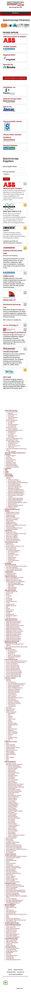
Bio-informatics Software (14, 481)
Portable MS (9, 611)
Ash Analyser (11, 812)
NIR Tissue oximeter (13, 552)
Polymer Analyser (12, 798)
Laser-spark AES (12, 426)
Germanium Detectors (13, 692)
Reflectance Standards (11, 465)
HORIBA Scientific (10, 46)
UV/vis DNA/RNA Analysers (13, 928)
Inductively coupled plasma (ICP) (14, 430)
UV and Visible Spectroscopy (13, 924)
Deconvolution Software (14, 485)
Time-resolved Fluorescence (13, 540)
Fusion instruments (11, 863)
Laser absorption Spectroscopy (14, 569)
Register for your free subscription (11, 401)
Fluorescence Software (12, 537)
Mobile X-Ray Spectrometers (13, 637)
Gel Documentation (13, 780)
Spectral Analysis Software (15, 501)
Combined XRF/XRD (11, 949)
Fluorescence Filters (11, 532)
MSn (7, 607)
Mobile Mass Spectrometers (13, 622)
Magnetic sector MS (11, 605)
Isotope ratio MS (10, 604)
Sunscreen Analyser (13, 831)
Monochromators (12, 729)
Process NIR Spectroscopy (13, 668)
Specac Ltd (7, 107)
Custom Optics (12, 719)
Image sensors (10, 710)
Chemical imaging (10, 516)
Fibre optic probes (10, 709)
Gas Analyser (11, 778)
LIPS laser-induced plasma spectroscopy (16, 566)
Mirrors (10, 727)
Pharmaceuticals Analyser (14, 795)
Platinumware (9, 874)
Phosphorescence (10, 574)
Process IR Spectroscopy (12, 665)
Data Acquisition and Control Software (18, 482)
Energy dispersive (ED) (11, 951)
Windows (10, 739)
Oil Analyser (11, 794)
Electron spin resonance (12, 579)
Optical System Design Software (16, 494)
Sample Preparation (10, 855)
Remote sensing (10, 526)
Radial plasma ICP (12, 436)
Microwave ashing (10, 870)
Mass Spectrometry (10, 590)
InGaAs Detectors (12, 695)
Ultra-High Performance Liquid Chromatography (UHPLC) (14, 902)
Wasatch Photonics (10, 145)
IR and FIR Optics (12, 723)
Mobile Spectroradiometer (12, 635)
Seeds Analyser (12, 788)
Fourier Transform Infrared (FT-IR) (15, 546)
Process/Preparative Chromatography (15, 891)
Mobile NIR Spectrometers (13, 627)
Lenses (10, 726)
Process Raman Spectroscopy (13, 671)
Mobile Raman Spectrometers (13, 632)
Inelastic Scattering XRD (12, 942)
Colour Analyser (12, 815)
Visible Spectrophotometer (13, 937)
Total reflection (10, 958)
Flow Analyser (11, 821)
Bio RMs (8, 457)
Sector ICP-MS (11, 444)
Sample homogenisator (12, 879)
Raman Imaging (10, 751)
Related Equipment (10, 761)
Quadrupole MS (10, 614)
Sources (8, 740)
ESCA (7, 908)
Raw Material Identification (15, 791)
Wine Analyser (11, 832)
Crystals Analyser (12, 826)
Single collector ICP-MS (14, 445)
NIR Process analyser (13, 554)
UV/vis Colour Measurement (13, 925)
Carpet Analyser (12, 808)
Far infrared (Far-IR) (11, 547)
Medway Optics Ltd (9, 300)
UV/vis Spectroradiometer (12, 934)
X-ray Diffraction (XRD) (11, 938)
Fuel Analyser (11, 777)
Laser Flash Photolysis (11, 567)
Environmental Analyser (14, 818)
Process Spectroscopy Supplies (14, 672)
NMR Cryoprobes (12, 587)
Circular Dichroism (10, 649)
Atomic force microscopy (12, 513)
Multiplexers (11, 730)
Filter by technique (9, 172)
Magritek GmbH (9, 55)
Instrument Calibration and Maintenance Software (15, 487)
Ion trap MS (9, 600)
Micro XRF (8, 954)
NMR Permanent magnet (14, 583)
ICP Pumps (11, 434)
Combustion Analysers (13, 825)
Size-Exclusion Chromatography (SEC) (15, 890)
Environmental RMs (11, 460)
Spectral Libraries (12, 504)
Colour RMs (9, 458)
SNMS (7, 917)
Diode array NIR (12, 557)
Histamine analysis (12, 768)
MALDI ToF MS (10, 610)
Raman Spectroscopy (11, 741)
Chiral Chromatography (12, 887)
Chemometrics (10, 477)
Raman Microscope (11, 754)
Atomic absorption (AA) (12, 412)
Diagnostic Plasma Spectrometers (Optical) (15, 644)
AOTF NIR (10, 556)
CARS (7, 743)
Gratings (10, 722)
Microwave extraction (11, 872)
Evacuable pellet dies (11, 860)
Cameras (8, 679)
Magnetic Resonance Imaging (13, 580)
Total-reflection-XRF (11, 921)
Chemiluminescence (11, 573)
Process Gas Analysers (12, 663)
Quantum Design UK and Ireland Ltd (14, 332)
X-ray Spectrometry (10, 947)
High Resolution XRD (11, 941)
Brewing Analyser (12, 809)
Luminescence (9, 571)
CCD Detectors (12, 682)
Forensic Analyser (12, 799)
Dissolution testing (11, 763)
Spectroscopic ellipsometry (13, 918)
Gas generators (10, 840)
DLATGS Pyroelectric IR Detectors (17, 683)
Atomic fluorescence (11, 427)
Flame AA (10, 413)
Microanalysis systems (12, 955)
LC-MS (7, 603)
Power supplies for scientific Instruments (16, 849)
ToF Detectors (11, 705)
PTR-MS (8, 613)
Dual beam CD (11, 652)
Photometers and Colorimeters (14, 848)
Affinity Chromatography (12, 893)
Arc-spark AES (11, 421)
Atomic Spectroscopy (11, 410)
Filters (9, 720)
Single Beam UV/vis (11, 932)
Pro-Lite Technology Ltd (10, 325)
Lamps (7, 471)
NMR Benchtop (12, 588)
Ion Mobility (8, 563)
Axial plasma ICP (12, 431)
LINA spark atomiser (11, 911)
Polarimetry (8, 648)
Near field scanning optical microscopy (16, 525)
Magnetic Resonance (11, 576)
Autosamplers (9, 859)
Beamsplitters (11, 713)
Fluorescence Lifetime (11, 536)
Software (8, 478)
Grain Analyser (11, 781)
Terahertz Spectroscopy (12, 923)
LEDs (6, 470)
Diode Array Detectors (14, 686)
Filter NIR (10, 562)
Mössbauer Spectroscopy (12, 641)
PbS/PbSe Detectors (13, 700)
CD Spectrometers (12, 651)
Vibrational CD (11, 658)
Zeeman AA (11, 419)
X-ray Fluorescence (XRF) (12, 948)
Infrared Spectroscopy (11, 542)
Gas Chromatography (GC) (13, 894)
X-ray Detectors (12, 706)
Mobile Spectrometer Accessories (14, 631)
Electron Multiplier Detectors (15, 688)
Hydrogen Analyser (13, 775)
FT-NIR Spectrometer (13, 560)
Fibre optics (9, 707)
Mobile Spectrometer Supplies (13, 634)
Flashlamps (8, 468)
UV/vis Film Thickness (11, 931)
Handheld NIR (11, 559)
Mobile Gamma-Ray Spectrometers (15, 625)
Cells (9, 714)
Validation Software (13, 506)
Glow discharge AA (13, 417)
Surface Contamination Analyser (16, 835)
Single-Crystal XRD (10, 945)
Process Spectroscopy (11, 659)
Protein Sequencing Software (15, 498)
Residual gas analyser (11, 615)
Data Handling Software (14, 484)
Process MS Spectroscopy (12, 666)
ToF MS (8, 617)
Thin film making (10, 880)
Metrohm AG (8, 64)
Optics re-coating (12, 731)
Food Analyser (11, 801)
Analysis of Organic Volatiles (15, 811)
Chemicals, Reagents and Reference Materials (15, 453)
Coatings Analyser (12, 814)
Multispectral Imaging (11, 523)
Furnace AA (11, 416)
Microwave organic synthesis (13, 873)
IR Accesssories (10, 545)
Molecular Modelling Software (15, 492)
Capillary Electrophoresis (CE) (13, 884)
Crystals (10, 717)
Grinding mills (9, 865)
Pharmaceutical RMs (11, 464)
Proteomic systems (11, 850)
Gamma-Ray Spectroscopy (12, 509)
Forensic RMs (9, 461)
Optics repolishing (12, 733)
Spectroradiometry (10, 904)
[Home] (15, 5)
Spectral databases (11, 508)
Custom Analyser (12, 823)
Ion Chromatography (11, 898)
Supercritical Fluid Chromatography (15, 886)
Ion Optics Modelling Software (16, 489)
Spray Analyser (11, 828)
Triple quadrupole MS (11, 618)
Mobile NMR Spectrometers (13, 628)
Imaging (7, 511)
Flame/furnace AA (12, 414)
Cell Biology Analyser (13, 804)
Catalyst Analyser (12, 802)
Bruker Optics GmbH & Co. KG (12, 211)
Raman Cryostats (10, 744)
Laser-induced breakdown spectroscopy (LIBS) (16, 449)
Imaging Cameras (10, 515)
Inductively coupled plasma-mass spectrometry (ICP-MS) (14, 439)
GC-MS (8, 597)
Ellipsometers (9, 839)
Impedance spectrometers (13, 842)
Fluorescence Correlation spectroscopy (16, 533)
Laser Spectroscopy (10, 564)
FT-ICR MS (8, 596)
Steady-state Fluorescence (13, 539)
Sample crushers (10, 877)
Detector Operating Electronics (16, 685)
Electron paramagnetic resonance (14, 577)
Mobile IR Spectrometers (12, 624)
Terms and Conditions (16, 974)
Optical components (11, 712)
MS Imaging (9, 598)
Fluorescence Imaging (11, 535)
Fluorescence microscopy (12, 518)
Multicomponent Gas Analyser (15, 784)
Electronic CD (11, 654)
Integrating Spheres (13, 724)
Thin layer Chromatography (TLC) (14, 900)
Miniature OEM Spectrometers (14, 845)
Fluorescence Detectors (14, 689)
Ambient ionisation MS (12, 591)
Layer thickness (10, 910)
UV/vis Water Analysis (11, 935)
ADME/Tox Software (13, 479)
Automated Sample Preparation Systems (16, 856)
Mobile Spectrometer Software (14, 630)
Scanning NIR (11, 553)
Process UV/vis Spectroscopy (13, 673)
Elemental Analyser (13, 816)
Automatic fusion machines (13, 857)
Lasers (7, 472)
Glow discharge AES (13, 424)
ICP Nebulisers (11, 433)
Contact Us (20, 972)
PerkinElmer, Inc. (9, 87)
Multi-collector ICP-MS (13, 441)
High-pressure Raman (11, 750)
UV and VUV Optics (13, 737)
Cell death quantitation (14, 765)
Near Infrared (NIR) (11, 549)
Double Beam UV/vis (11, 930)
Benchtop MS (9, 593)
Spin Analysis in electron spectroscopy (16, 920)
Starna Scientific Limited (12, 121)
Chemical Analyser (12, 805)
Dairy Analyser (11, 822)
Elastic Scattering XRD (11, 940)
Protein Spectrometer (13, 792)
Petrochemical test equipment (13, 846)
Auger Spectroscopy (11, 907)
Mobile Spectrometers (11, 620)
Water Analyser (12, 833)
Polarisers (10, 734)
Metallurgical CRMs (11, 462)
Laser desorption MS (11, 601)
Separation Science (10, 883)
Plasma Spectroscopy (11, 642)
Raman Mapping (10, 753)
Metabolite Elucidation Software (16, 491)
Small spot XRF (10, 957)
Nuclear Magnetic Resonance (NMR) (15, 581)
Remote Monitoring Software (15, 499)
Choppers (10, 716)
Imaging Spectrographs (12, 529)
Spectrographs (9, 852)
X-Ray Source (8, 474)
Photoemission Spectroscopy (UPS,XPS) (16, 914)
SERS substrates (10, 757)
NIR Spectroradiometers (14, 550)
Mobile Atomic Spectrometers (13, 621)
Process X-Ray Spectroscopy (13, 676)
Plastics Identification (13, 797)
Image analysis (10, 521)
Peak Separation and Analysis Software (15, 496)
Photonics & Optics (10, 678)
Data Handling (9, 475)
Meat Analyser (11, 770)
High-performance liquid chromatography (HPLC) (16, 896)
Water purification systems (13, 881)
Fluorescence (8, 530)
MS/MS (8, 608)
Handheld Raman (10, 748)
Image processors (10, 522)
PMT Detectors (12, 699)
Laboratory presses (11, 869)
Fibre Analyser (11, 819)
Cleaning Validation (13, 806)
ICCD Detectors (12, 693)
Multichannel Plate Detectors (15, 697)
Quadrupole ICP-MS (13, 443)
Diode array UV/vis (10, 927)
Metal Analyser (12, 771)
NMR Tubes (11, 586)
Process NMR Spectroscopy (13, 669)
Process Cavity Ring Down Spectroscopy (16, 661)
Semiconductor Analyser (14, 789)
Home (10, 970)
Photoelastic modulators (14, 656)
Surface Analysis (9, 906)
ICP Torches (11, 437)
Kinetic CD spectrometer (14, 655)
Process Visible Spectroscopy (13, 675)
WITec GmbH (7, 377)
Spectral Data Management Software (17, 502)
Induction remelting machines (13, 867)
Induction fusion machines (12, 866)
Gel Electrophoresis (11, 889)
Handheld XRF (9, 952)
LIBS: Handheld (12, 451)
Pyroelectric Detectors (13, 702)
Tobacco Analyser (12, 836)
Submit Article (18, 970)
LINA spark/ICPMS (10, 913)
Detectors (8, 680)
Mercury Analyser (12, 829)
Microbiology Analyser (13, 772)
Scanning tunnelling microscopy (14, 528)
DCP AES (10, 423)
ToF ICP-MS (11, 447)
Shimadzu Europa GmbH (12, 99)
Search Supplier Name (10, 166)
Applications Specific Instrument (14, 764)
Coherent (6, 230)
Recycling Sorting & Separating (16, 787)
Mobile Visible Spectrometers (13, 638)
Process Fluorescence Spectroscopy (15, 662)
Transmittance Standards (12, 467)
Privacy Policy (11, 972)
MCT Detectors (12, 696)
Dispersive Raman (10, 746)
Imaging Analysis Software (13, 512)
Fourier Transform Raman (12, 747)
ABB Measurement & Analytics (14, 36)
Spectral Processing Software (15, 505)
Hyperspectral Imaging (11, 519)
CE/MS (7, 594)
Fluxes (7, 862)
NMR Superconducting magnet (16, 584)
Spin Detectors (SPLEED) (14, 703)
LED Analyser (11, 774)
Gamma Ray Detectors (14, 690)
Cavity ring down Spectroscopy (14, 570)
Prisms (9, 736)
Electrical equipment (11, 838)
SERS (7, 755)
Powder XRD (9, 944)
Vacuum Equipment (11, 853)
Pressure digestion (10, 876)
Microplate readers (11, 843)
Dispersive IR (9, 543)
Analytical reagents (11, 455)
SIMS (7, 915)
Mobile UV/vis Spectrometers (13, 639)
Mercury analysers (12, 428)
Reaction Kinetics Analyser (14, 785)
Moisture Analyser (12, 782)
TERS (7, 760)
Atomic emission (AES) (12, 420)
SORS (7, 758)
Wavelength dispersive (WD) (13, 959)
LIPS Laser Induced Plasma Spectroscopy (16, 646)
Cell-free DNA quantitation (15, 767)
